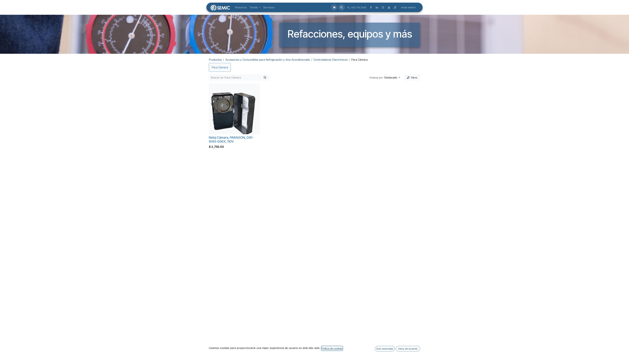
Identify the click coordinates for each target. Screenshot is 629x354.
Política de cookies (332, 348)
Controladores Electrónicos (331, 59)
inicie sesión (408, 7)
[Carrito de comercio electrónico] (334, 7)
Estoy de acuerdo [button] (408, 348)
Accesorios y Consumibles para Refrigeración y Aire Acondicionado (267, 59)
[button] (341, 7)
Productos (215, 59)
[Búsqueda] (265, 77)
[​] (370, 7)
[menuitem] (241, 7)
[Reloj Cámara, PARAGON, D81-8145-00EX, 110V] (234, 108)
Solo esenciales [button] (384, 348)
